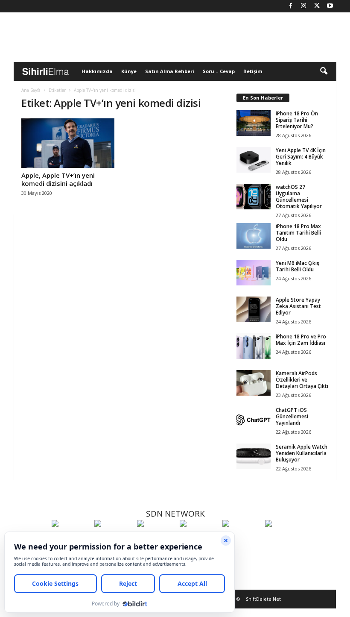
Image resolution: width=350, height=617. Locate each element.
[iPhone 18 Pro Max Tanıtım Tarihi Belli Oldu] (253, 236)
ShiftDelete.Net (263, 599)
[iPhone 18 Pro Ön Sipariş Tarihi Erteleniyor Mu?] (253, 123)
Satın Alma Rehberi (169, 71)
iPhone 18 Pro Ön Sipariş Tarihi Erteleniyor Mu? (297, 120)
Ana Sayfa (31, 90)
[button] (323, 71)
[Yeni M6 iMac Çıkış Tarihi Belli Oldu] (253, 272)
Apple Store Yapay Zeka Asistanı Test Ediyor (298, 306)
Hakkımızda (97, 71)
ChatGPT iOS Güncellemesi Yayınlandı (292, 416)
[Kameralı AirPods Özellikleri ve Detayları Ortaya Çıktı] (253, 383)
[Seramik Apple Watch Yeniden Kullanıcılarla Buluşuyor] (253, 456)
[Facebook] (290, 6)
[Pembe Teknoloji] (241, 539)
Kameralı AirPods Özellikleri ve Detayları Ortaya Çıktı (302, 380)
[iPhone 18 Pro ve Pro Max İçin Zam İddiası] (253, 346)
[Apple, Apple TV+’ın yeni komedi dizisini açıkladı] (67, 143)
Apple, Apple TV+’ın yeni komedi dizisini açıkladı (58, 179)
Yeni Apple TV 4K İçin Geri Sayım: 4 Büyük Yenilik (301, 157)
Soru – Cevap (219, 71)
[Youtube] (330, 6)
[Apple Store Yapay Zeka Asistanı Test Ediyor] (253, 309)
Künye (129, 71)
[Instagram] (303, 6)
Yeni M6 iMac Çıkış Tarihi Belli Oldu (297, 266)
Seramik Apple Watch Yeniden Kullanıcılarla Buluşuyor (301, 453)
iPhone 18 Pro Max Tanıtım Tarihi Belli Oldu (298, 233)
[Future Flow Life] (284, 539)
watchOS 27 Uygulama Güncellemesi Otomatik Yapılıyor (299, 196)
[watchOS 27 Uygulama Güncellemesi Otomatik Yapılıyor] (253, 196)
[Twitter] (317, 6)
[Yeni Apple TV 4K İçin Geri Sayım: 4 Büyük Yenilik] (253, 160)
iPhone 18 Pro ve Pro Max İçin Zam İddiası (301, 340)
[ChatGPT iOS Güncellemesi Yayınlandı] (253, 419)
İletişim (252, 71)
